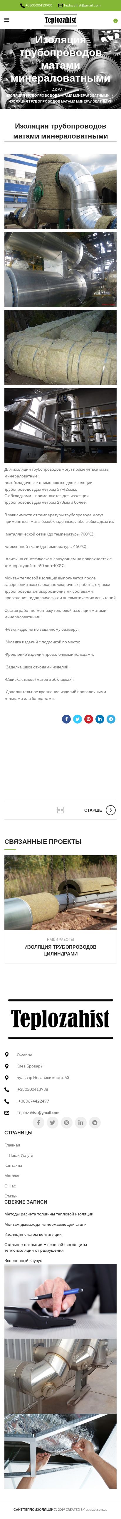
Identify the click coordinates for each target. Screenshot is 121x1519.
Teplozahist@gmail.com (82, 5)
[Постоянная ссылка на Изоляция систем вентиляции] (60, 1450)
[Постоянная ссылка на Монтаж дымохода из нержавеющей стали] (60, 1375)
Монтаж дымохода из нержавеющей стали (45, 1224)
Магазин (12, 1175)
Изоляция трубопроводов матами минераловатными (58, 95)
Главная (12, 1144)
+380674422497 (33, 1100)
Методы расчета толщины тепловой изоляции (48, 1214)
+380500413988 (39, 5)
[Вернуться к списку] (60, 810)
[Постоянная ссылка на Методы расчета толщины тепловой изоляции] (60, 1300)
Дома (57, 89)
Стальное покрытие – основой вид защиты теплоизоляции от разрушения (45, 1247)
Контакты (13, 1165)
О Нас (10, 1185)
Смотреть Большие (112, 859)
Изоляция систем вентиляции (33, 1234)
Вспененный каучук (23, 1260)
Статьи (11, 1195)
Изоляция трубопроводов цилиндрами (60, 950)
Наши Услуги (21, 1155)
